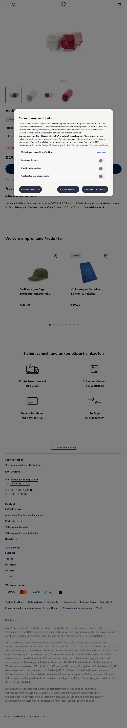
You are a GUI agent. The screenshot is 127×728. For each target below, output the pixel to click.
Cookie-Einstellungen (30, 189)
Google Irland (37, 142)
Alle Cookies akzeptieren (95, 189)
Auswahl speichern (68, 189)
